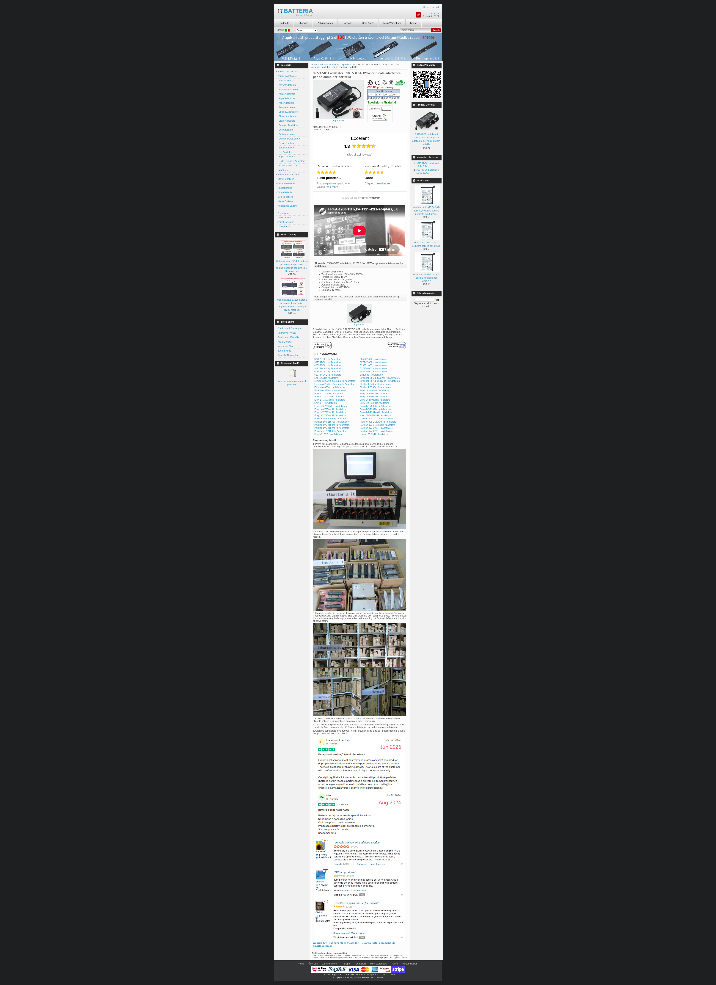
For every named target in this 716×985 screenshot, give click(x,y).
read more (332, 186)
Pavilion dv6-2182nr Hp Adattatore (331, 428)
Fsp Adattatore (285, 152)
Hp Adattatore (348, 64)
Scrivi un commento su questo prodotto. (292, 383)
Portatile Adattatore (329, 64)
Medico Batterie (285, 197)
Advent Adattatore (286, 85)
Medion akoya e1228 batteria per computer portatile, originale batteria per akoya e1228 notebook (292, 305)
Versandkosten (409, 963)
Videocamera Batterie (288, 174)
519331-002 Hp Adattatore (327, 368)
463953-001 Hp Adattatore (327, 365)
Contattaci (361, 963)
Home (426, 7)
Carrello (435, 13)
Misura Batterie (285, 201)
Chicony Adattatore (287, 112)
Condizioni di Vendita (288, 337)
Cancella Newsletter (287, 355)
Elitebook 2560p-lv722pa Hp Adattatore (380, 378)
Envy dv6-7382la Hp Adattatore (375, 409)
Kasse (413, 23)
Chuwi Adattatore (286, 116)
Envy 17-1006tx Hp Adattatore (375, 400)
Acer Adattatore (285, 80)
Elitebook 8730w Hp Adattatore (330, 390)
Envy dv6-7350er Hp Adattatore (330, 409)
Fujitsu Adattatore (286, 156)
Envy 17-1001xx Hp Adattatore (329, 396)
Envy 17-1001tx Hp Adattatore (375, 393)
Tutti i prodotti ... (285, 226)
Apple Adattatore (286, 98)
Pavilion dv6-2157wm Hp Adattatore (378, 422)
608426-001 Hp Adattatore (327, 371)
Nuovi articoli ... (285, 217)
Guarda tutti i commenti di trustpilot (336, 942)
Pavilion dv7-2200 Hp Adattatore (376, 431)
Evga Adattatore (286, 147)
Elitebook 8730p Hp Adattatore (375, 387)
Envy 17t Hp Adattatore (325, 403)
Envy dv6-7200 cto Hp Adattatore (331, 406)
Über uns (303, 23)
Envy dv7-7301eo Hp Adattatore (376, 412)
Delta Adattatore (286, 134)
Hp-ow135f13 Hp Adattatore (374, 434)
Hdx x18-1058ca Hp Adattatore (375, 415)
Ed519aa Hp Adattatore (326, 378)
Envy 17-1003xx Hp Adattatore (329, 400)
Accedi (435, 7)
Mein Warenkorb (392, 23)
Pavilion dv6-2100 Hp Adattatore (376, 418)
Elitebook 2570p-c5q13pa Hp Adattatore (380, 381)
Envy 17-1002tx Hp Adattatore (375, 396)
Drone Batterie (284, 192)
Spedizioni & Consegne (289, 328)
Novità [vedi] (423, 180)
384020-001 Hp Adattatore (327, 359)
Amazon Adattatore (287, 89)
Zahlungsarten (325, 23)
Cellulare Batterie (286, 183)
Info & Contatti (284, 342)
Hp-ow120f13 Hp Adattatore (328, 434)
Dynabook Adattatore (288, 138)
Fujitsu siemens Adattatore (291, 161)
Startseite (284, 23)
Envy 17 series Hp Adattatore (374, 390)
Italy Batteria (355, 977)
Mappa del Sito (285, 346)
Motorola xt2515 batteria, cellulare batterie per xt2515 (426, 244)
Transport (347, 23)
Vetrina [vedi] (288, 234)
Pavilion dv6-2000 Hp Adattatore (330, 418)
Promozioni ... (284, 213)
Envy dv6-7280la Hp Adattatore (375, 406)
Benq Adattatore (286, 107)
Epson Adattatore (286, 143)
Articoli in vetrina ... (286, 222)
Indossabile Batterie (287, 206)
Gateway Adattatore (287, 165)
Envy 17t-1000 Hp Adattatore (374, 403)
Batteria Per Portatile (287, 71)
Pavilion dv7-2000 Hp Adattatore (376, 428)
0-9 (393, 974)
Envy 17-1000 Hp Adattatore (328, 393)
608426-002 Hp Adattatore (373, 371)
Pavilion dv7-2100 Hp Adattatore (330, 431)
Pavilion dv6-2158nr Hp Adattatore (331, 425)
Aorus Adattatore (286, 94)
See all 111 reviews (359, 154)
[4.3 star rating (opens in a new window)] (364, 146)
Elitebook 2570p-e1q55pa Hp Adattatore (334, 384)
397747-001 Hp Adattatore (327, 362)
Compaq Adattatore (287, 125)
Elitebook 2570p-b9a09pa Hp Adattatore (334, 381)
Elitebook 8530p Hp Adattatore (329, 387)
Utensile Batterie (285, 179)
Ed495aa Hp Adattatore (372, 375)
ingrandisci (359, 324)
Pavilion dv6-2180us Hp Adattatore (377, 425)
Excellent (360, 138)
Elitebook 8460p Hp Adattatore (375, 384)
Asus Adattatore (285, 103)
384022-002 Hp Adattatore (373, 359)
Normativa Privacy (286, 333)
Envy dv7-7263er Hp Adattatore (330, 412)
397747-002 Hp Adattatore (373, 362)
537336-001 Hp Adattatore (373, 368)
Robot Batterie (284, 188)
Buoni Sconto (284, 350)
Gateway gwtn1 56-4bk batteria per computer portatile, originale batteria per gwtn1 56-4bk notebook (292, 266)
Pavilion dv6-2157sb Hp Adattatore (332, 422)
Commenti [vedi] (290, 363)
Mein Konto (368, 23)
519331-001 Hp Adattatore (373, 365)
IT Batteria (378, 977)
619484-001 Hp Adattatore (327, 375)
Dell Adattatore (285, 129)
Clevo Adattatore (286, 121)
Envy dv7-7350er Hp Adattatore (330, 415)
